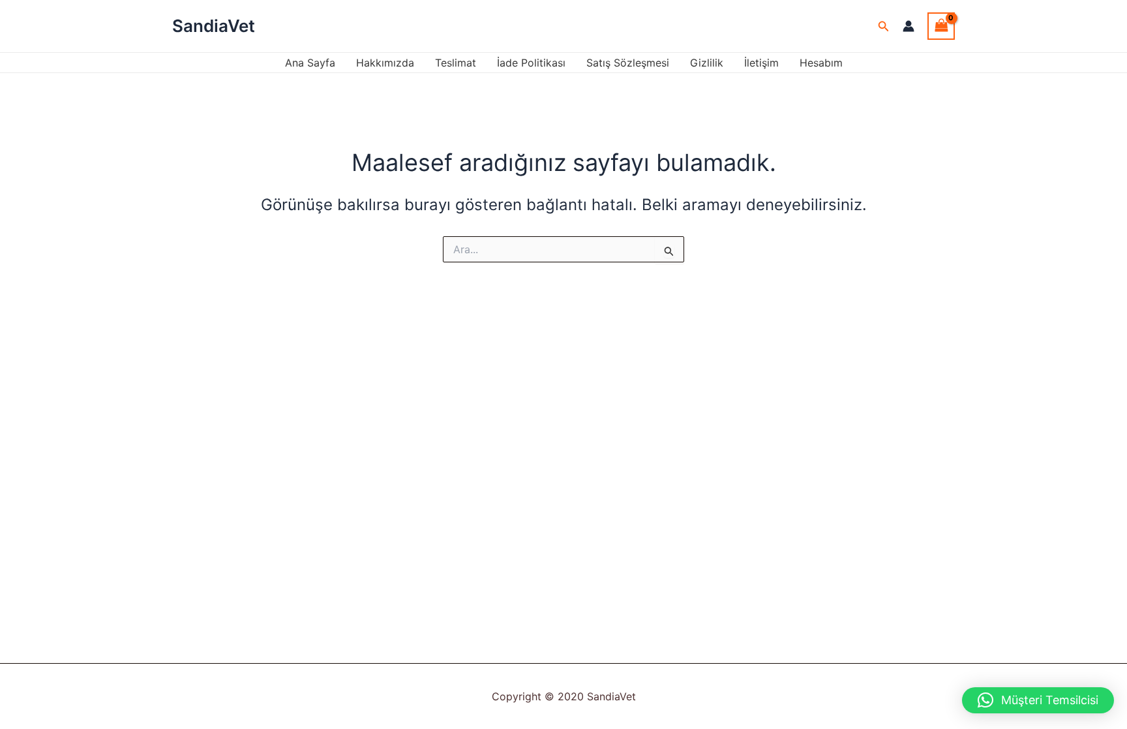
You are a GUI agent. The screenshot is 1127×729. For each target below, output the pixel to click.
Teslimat (455, 62)
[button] (884, 26)
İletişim (761, 62)
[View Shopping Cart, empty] (941, 25)
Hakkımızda (385, 62)
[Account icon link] (908, 26)
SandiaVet (213, 26)
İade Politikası (531, 62)
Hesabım (821, 62)
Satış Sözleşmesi (627, 62)
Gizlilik (706, 62)
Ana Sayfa (310, 62)
